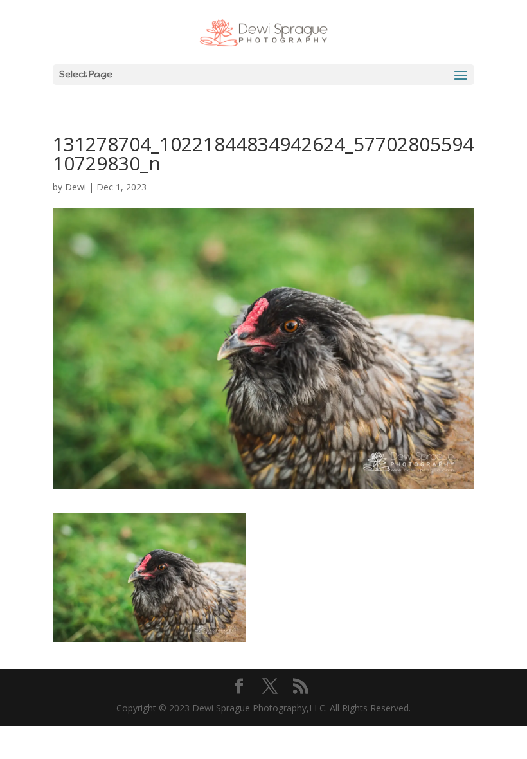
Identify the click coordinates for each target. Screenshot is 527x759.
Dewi (75, 187)
